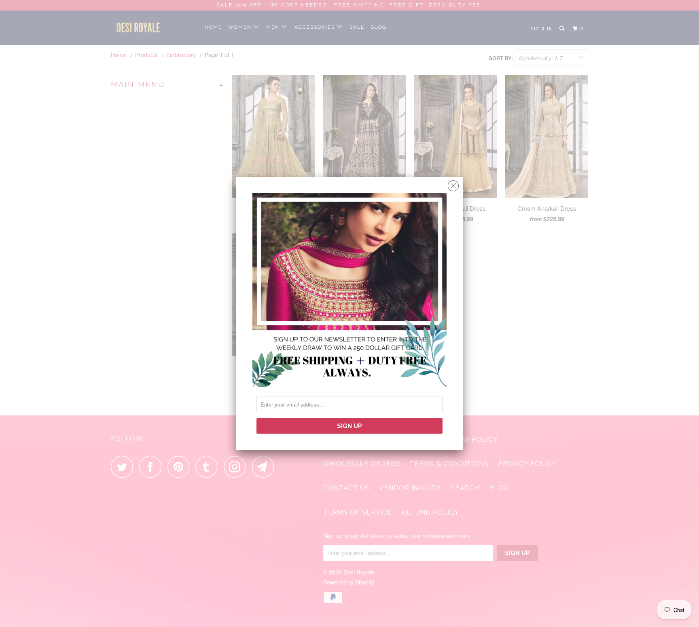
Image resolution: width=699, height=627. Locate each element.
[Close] (453, 184)
